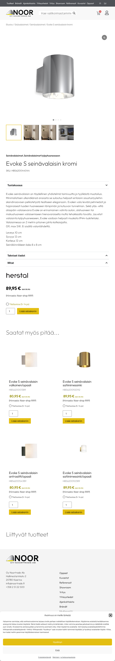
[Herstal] (17, 275)
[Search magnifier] (74, 13)
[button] (110, 615)
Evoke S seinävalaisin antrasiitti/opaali (23, 474)
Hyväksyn (57, 642)
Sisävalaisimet (21, 24)
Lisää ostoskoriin (28, 311)
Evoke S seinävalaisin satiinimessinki (77, 383)
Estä (57, 650)
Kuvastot (82, 3)
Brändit (18, 3)
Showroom (60, 3)
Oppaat (90, 3)
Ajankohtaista (29, 3)
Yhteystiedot (42, 3)
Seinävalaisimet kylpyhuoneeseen (42, 155)
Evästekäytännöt (44, 657)
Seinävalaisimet (37, 24)
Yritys (52, 3)
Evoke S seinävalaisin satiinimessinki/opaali (77, 474)
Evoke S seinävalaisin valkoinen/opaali (23, 383)
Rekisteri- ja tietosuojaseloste (64, 657)
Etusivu (9, 24)
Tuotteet (10, 3)
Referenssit (71, 3)
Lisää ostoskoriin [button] (19, 421)
